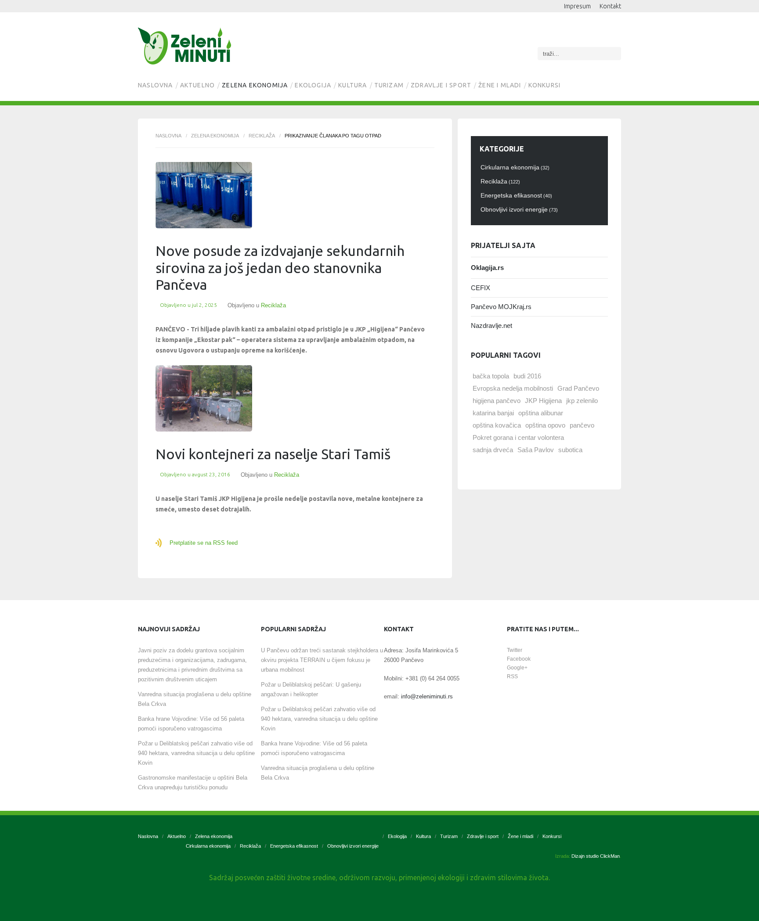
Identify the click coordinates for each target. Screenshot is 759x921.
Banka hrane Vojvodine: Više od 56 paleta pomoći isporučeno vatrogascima (191, 724)
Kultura (352, 85)
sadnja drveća (493, 449)
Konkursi (544, 85)
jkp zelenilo (582, 400)
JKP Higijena (543, 400)
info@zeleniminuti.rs (427, 696)
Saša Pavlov (535, 449)
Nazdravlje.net (491, 325)
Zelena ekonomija (255, 85)
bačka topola (491, 376)
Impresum (577, 6)
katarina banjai (493, 413)
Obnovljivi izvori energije (353, 846)
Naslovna (155, 85)
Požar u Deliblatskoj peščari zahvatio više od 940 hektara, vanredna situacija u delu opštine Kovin (196, 753)
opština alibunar (540, 413)
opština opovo (545, 425)
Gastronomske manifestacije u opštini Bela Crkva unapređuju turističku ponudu (192, 782)
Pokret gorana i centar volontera (518, 437)
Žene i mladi (499, 85)
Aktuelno (197, 85)
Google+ (517, 668)
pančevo (582, 425)
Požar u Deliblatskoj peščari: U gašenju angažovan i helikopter (311, 689)
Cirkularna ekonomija (208, 846)
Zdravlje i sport (441, 85)
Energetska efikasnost (294, 846)
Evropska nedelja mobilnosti (513, 388)
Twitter (514, 650)
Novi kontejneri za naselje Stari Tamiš (272, 454)
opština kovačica (497, 425)
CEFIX (480, 287)
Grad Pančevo (578, 388)
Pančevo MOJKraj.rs (501, 306)
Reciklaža (262, 135)
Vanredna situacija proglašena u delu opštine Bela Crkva (194, 699)
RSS (512, 676)
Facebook (519, 659)
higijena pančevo (496, 400)
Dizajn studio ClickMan (595, 856)
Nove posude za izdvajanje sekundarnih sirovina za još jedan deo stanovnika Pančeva (280, 267)
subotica (570, 449)
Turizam (389, 85)
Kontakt (610, 6)
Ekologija (313, 85)
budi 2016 (527, 376)
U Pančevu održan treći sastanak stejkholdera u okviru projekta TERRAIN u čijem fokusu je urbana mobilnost (322, 660)
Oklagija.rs (487, 267)
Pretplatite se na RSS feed (204, 543)
